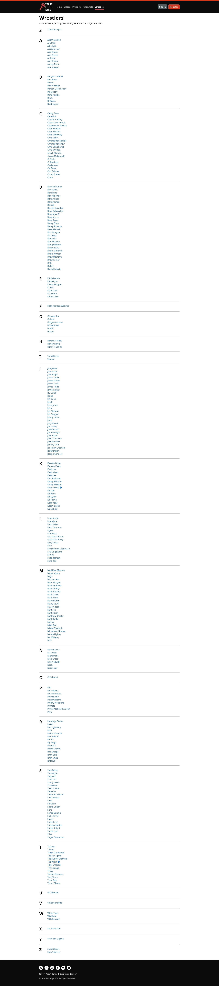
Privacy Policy (45, 974)
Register (174, 6)
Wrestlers (99, 6)
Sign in (162, 6)
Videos (67, 6)
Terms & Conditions (60, 974)
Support (73, 974)
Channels (88, 6)
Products (76, 6)
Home (59, 6)
